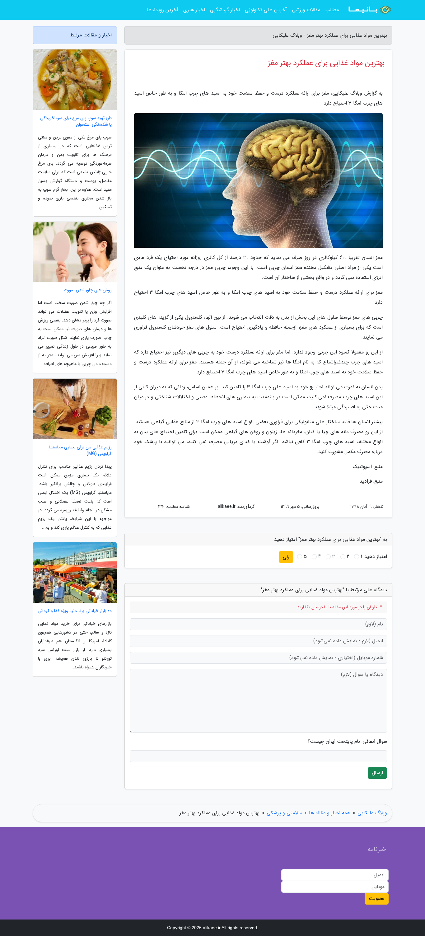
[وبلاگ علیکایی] (369, 9)
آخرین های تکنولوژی (266, 10)
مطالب (332, 10)
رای (286, 557)
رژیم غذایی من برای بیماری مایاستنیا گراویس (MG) (80, 450)
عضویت (377, 898)
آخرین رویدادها (162, 10)
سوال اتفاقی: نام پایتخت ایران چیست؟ (347, 741)
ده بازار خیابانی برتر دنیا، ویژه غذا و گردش (75, 611)
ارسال (377, 773)
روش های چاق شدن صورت (88, 290)
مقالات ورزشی (306, 10)
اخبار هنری (194, 10)
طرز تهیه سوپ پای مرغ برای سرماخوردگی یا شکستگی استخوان (76, 121)
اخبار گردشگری (225, 10)
